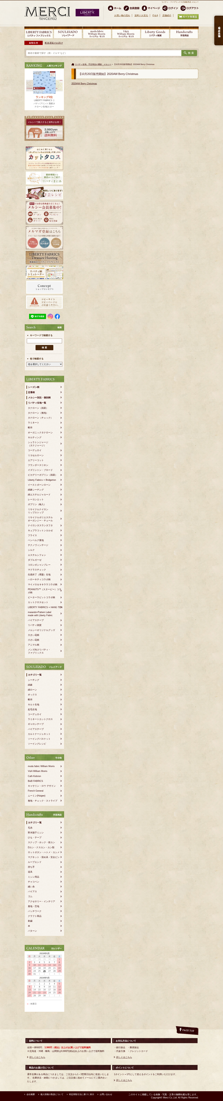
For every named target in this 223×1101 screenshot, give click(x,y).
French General (35, 790)
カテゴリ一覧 (35, 674)
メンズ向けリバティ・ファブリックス (39, 651)
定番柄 (31, 392)
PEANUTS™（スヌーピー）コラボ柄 (44, 591)
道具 (30, 871)
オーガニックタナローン (40, 432)
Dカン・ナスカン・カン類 (41, 847)
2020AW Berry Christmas (84, 83)
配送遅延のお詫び (54, 43)
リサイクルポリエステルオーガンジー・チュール (40, 519)
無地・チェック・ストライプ (42, 800)
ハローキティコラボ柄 (39, 579)
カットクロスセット (38, 602)
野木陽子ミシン (36, 832)
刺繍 (30, 921)
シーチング (33, 680)
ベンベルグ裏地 (36, 540)
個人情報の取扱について (51, 1094)
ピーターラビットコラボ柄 (41, 597)
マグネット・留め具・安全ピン (44, 857)
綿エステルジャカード (39, 494)
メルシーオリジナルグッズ (41, 630)
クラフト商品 (34, 916)
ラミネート (33, 422)
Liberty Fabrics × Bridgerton (42, 480)
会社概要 (30, 1094)
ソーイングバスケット (39, 739)
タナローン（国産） (38, 408)
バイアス (32, 891)
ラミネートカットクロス (40, 719)
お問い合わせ (106, 1094)
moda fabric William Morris (41, 766)
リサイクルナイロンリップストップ (38, 511)
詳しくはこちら (37, 1057)
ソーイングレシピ (37, 743)
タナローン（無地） (38, 413)
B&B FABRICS (35, 781)
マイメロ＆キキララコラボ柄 (42, 584)
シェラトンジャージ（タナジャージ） (38, 444)
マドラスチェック (37, 569)
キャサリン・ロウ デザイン (42, 786)
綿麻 (30, 685)
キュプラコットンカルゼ (40, 530)
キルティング (34, 437)
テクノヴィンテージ (38, 545)
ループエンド (34, 862)
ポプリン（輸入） (37, 504)
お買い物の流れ (122, 15)
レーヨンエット (36, 499)
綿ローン (32, 689)
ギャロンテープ (36, 724)
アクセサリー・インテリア (41, 901)
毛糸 (30, 827)
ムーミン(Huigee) (36, 795)
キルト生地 (33, 704)
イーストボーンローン (39, 485)
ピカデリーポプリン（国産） (42, 475)
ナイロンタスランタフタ (40, 525)
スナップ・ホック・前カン (41, 842)
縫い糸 (31, 886)
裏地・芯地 (33, 906)
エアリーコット (36, 460)
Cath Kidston (34, 776)
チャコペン (33, 881)
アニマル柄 (33, 644)
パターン (32, 931)
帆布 (30, 427)
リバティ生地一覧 (37, 402)
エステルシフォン (37, 555)
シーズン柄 (33, 387)
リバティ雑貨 (34, 625)
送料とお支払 (141, 15)
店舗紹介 (166, 15)
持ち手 (31, 867)
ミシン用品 (33, 877)
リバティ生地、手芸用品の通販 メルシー (93, 64)
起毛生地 (32, 709)
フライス (32, 535)
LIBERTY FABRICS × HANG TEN (45, 607)
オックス (32, 694)
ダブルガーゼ (34, 560)
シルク (31, 550)
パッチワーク (34, 911)
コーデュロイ (34, 450)
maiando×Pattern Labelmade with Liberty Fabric (40, 614)
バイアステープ (36, 620)
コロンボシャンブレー (39, 564)
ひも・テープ (34, 837)
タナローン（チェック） (40, 417)
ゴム (30, 896)
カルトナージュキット (39, 734)
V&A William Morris (37, 771)
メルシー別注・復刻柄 (39, 397)
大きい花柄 (33, 635)
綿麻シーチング (36, 489)
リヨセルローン (36, 455)
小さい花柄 (33, 640)
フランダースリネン (38, 465)
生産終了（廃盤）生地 (39, 574)
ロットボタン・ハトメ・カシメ (44, 852)
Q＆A (155, 15)
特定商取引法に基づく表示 (81, 1094)
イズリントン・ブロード (40, 470)
